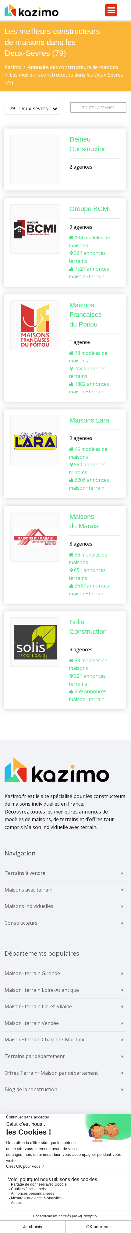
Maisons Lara (89, 420)
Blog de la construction (31, 1089)
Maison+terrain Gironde (32, 973)
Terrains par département (35, 1056)
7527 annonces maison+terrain (89, 272)
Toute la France (98, 107)
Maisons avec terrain (28, 889)
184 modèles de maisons (89, 241)
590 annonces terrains (87, 468)
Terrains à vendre (25, 873)
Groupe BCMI (89, 209)
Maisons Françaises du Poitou (85, 314)
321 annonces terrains (87, 680)
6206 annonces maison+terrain (89, 484)
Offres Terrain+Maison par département (51, 1073)
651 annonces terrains (87, 574)
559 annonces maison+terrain (87, 695)
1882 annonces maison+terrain (89, 388)
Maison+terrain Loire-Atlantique (42, 990)
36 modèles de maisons (88, 558)
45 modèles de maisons (88, 453)
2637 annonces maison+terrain (89, 589)
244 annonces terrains (87, 372)
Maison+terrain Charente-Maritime (45, 1039)
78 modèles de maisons (88, 357)
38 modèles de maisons (88, 664)
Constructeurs (21, 923)
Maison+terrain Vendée (32, 1023)
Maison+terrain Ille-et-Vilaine (38, 1006)
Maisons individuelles (29, 906)
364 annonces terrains (87, 257)
